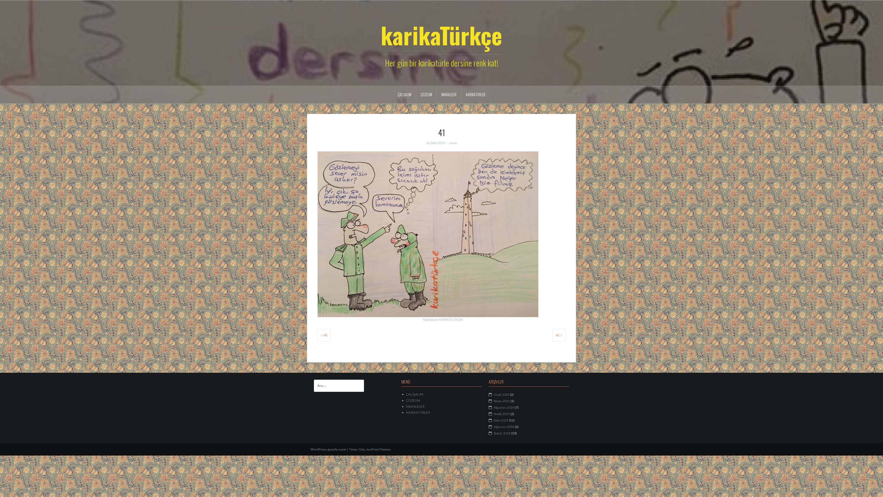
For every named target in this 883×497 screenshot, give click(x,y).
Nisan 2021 (502, 401)
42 (557, 335)
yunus (453, 143)
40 (325, 335)
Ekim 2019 (501, 420)
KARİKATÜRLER (475, 94)
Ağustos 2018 (504, 427)
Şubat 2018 (502, 433)
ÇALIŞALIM (404, 94)
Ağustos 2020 (504, 407)
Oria (361, 449)
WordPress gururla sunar (328, 449)
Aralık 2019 (502, 414)
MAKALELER (449, 94)
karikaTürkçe (441, 35)
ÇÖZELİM (426, 94)
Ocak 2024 (501, 394)
